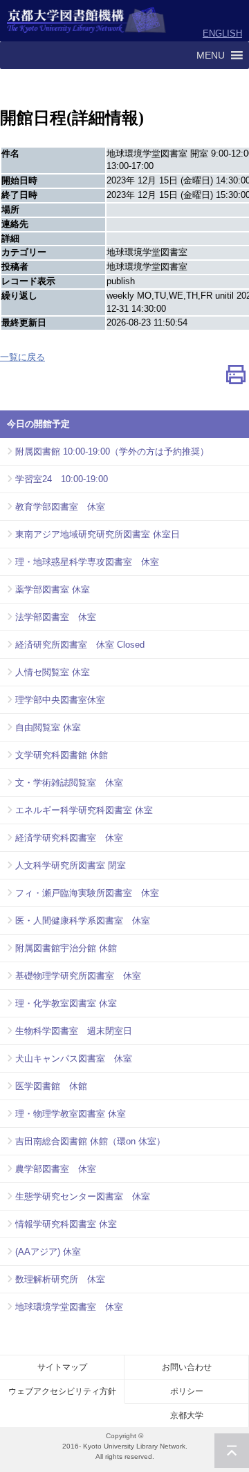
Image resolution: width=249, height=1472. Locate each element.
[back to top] (231, 1450)
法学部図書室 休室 (55, 617)
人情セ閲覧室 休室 (52, 672)
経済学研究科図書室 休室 (69, 838)
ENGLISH (222, 33)
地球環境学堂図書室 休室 (69, 1307)
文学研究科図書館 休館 (61, 755)
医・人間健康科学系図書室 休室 (82, 920)
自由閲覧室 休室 (48, 727)
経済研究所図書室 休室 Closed (80, 644)
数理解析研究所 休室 (60, 1279)
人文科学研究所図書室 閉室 (70, 865)
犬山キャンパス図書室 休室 (73, 1058)
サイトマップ (62, 1367)
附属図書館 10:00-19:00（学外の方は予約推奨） (112, 451)
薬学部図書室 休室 (52, 589)
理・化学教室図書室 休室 (66, 1003)
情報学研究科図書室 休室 (66, 1224)
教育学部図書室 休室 (60, 506)
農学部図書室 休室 (55, 1169)
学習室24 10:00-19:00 (61, 479)
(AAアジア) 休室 (48, 1251)
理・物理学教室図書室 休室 (70, 1113)
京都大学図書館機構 (87, 20)
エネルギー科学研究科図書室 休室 (84, 810)
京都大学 (186, 1415)
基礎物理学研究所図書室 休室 (78, 976)
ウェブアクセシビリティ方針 (62, 1391)
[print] (235, 377)
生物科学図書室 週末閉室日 (73, 1031)
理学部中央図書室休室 (60, 700)
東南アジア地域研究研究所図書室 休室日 (97, 534)
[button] (210, 55)
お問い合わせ (187, 1367)
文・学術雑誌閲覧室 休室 (69, 782)
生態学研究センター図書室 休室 (82, 1196)
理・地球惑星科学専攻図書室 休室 (87, 562)
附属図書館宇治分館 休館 (66, 948)
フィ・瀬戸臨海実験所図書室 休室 (87, 893)
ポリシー (186, 1391)
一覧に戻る (22, 357)
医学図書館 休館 (51, 1086)
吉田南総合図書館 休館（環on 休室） (90, 1141)
